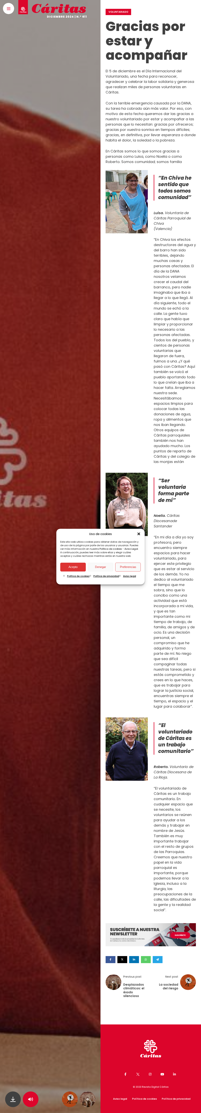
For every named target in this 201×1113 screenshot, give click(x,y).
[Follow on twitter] (138, 1074)
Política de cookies (111, 549)
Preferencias (128, 567)
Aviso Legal (131, 549)
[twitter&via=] (122, 959)
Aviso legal (129, 576)
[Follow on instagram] (151, 1074)
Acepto (73, 567)
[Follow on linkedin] (175, 1074)
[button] (139, 534)
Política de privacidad (106, 576)
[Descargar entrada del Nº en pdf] (13, 1099)
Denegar (100, 567)
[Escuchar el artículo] (30, 1099)
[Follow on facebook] (126, 1074)
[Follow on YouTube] (163, 1074)
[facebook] (110, 959)
